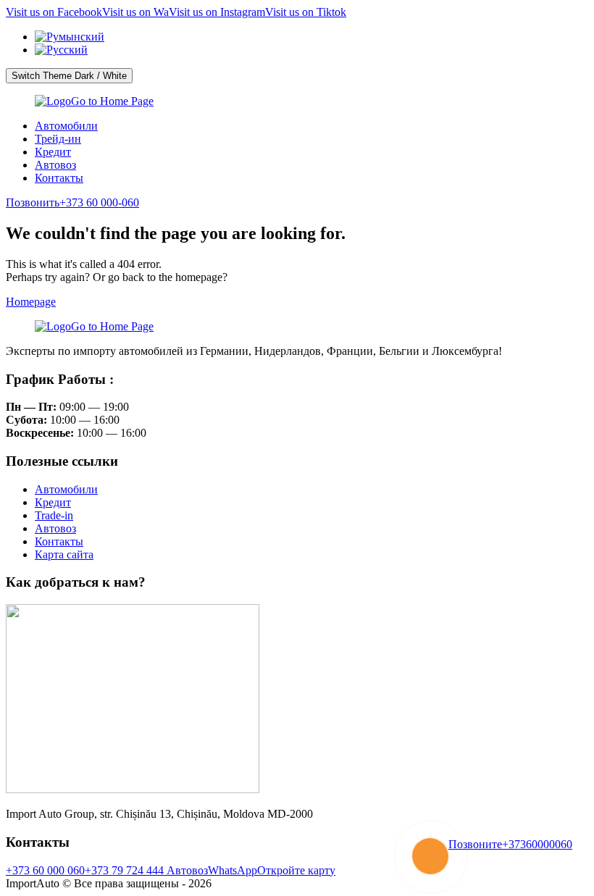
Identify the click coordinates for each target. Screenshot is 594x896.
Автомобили (66, 126)
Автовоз (55, 165)
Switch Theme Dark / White (69, 75)
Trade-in (54, 515)
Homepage (31, 302)
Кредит (53, 152)
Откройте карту (296, 870)
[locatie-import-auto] (132, 789)
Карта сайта (64, 554)
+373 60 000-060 (72, 202)
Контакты (59, 178)
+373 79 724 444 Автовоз (146, 870)
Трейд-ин (58, 139)
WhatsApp (232, 870)
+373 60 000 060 (45, 870)
